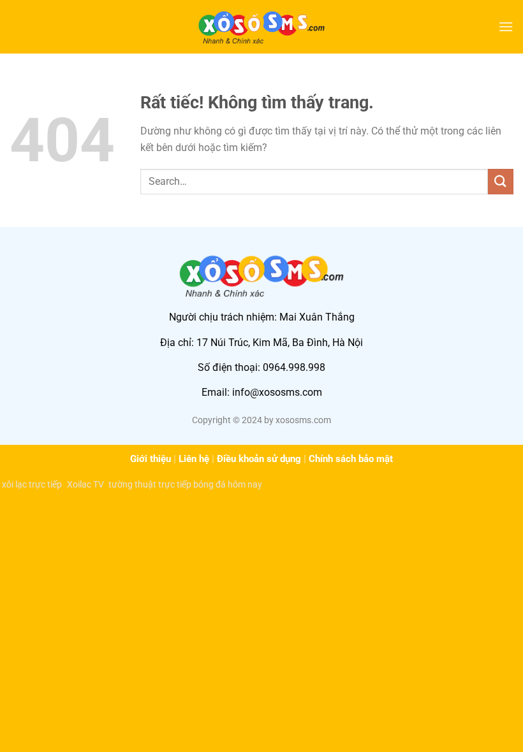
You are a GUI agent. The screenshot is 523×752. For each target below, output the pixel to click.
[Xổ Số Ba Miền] (261, 26)
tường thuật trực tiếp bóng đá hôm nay (185, 484)
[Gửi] (500, 181)
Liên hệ (194, 459)
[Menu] (505, 26)
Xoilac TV (85, 484)
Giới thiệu (150, 459)
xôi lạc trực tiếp (32, 484)
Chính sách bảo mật (351, 459)
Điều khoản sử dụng (259, 459)
